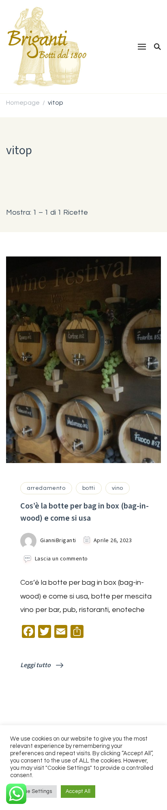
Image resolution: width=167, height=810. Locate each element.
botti (88, 488)
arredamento (46, 488)
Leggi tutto (36, 665)
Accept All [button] (78, 791)
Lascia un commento (61, 559)
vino (117, 488)
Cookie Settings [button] (33, 791)
